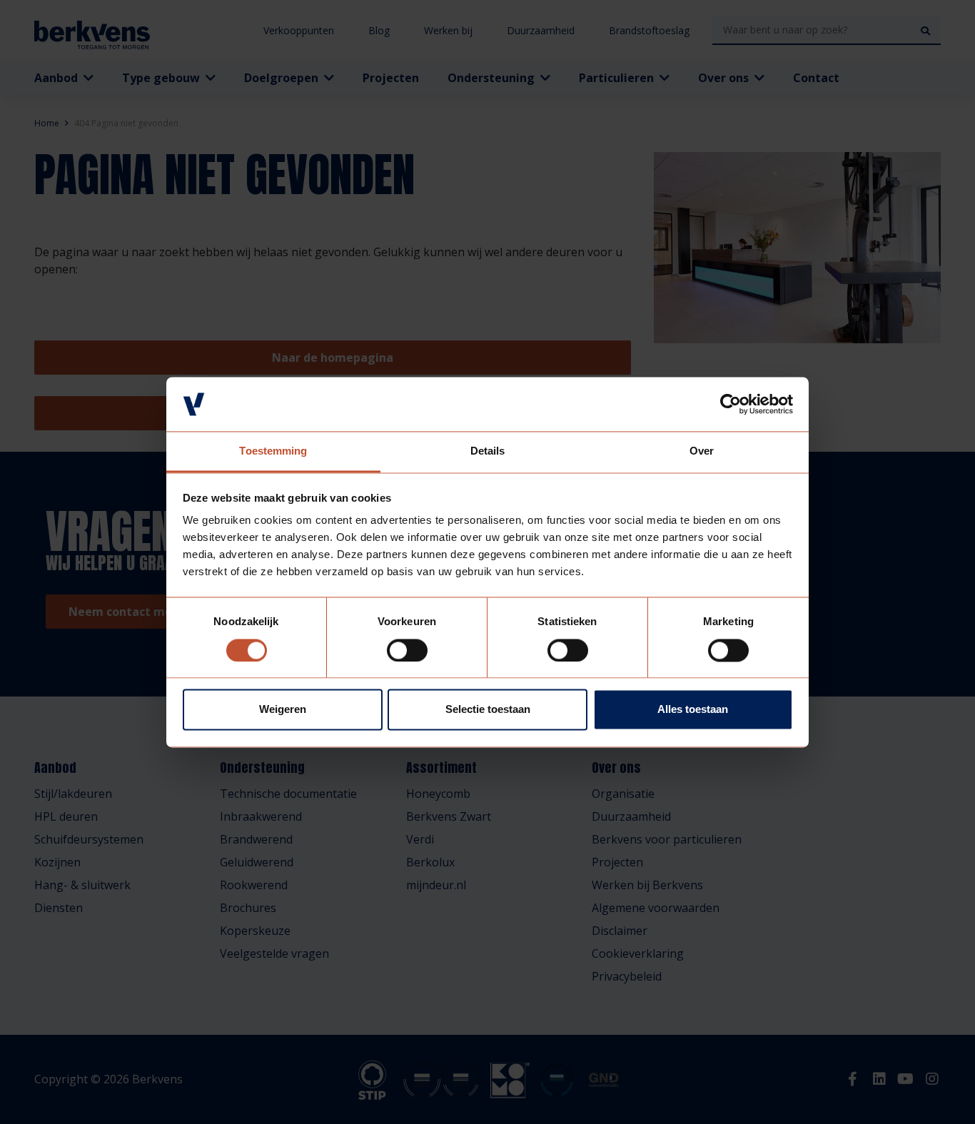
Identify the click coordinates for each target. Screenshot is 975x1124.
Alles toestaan (692, 710)
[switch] (407, 650)
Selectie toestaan (487, 710)
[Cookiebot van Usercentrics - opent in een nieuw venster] (730, 404)
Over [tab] (701, 451)
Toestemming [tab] (273, 451)
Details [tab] (487, 451)
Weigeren (282, 710)
